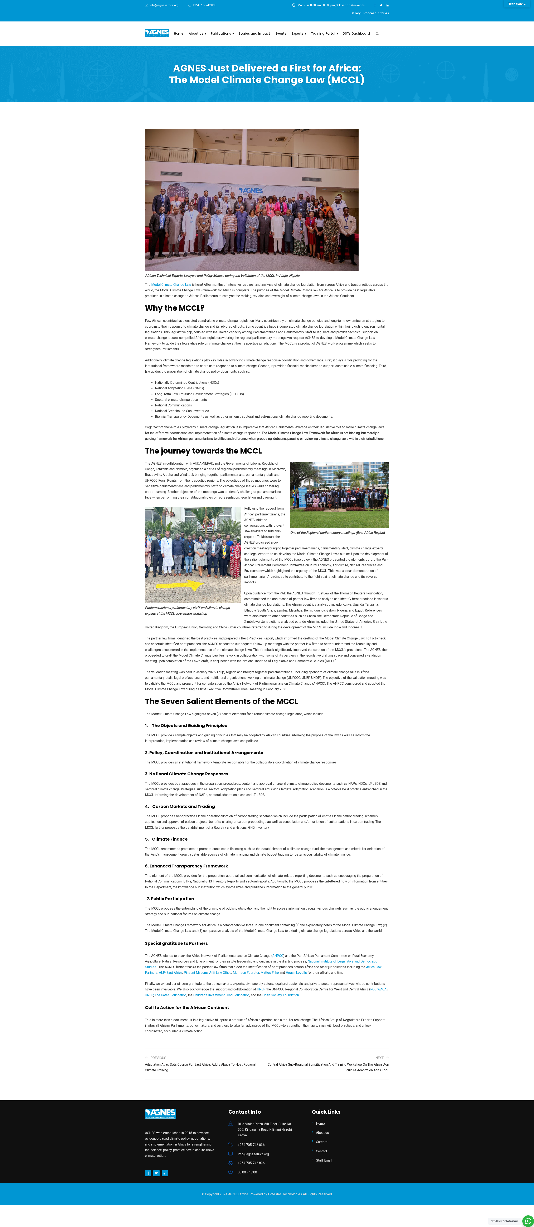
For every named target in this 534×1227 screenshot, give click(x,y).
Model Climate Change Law (171, 285)
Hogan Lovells (296, 973)
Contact (321, 1151)
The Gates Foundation (170, 995)
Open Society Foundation (280, 995)
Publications (221, 33)
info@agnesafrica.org (164, 5)
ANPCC (277, 956)
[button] (379, 34)
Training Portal (323, 33)
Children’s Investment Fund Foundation (221, 995)
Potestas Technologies (285, 1194)
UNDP (149, 995)
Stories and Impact (254, 33)
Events (281, 33)
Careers (321, 1142)
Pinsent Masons (196, 973)
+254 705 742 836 (204, 5)
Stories (383, 13)
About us (196, 33)
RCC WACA (378, 989)
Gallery (356, 13)
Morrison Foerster (246, 973)
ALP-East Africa (170, 973)
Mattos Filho (270, 973)
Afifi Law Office (220, 973)
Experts (298, 33)
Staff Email (324, 1160)
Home (178, 33)
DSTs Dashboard (356, 33)
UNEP (261, 989)
